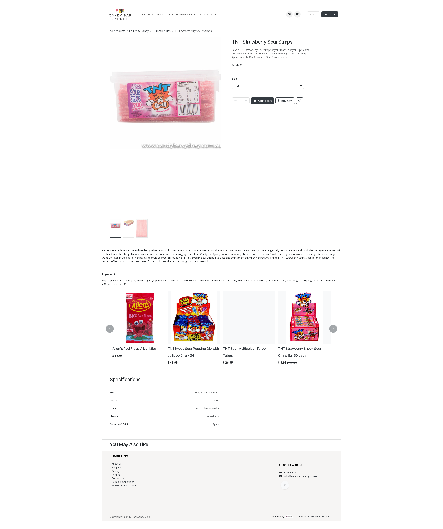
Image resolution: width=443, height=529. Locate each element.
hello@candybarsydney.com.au (301, 476)
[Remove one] (235, 101)
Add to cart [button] (264, 101)
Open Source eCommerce (318, 516)
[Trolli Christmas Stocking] (138, 317)
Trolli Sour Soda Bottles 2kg (189, 348)
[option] (221, 329)
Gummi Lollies (161, 31)
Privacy (116, 471)
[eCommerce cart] (289, 14)
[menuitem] (147, 14)
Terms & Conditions (123, 482)
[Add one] (246, 101)
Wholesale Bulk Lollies (124, 485)
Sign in (313, 14)
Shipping (116, 467)
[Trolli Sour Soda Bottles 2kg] (194, 317)
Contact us (118, 478)
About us (117, 463)
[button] (115, 127)
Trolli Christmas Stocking (131, 348)
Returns (116, 474)
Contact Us (330, 14)
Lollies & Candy (139, 31)
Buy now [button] (286, 101)
